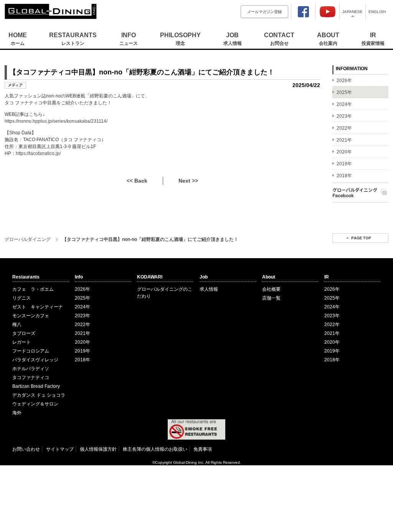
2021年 (82, 333)
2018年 (82, 360)
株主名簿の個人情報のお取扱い (155, 449)
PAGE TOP (360, 238)
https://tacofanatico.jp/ (38, 153)
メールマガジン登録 (264, 12)
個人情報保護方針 (98, 449)
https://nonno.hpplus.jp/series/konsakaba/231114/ (56, 121)
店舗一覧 (271, 298)
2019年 (82, 351)
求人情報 (209, 289)
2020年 (82, 342)
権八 (16, 324)
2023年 (82, 315)
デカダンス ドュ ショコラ (38, 395)
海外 (16, 412)
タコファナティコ (30, 377)
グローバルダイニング (28, 239)
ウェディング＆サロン (35, 404)
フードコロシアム (30, 351)
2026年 (82, 289)
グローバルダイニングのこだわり (164, 293)
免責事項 (202, 449)
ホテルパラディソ (30, 368)
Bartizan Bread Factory (36, 386)
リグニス (21, 298)
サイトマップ (60, 449)
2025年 (82, 298)
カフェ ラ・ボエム (33, 289)
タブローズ (23, 333)
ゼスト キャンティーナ (37, 307)
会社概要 (271, 289)
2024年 (82, 307)
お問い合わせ (26, 449)
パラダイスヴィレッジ (35, 360)
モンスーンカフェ (30, 315)
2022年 (82, 324)
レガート (21, 342)
